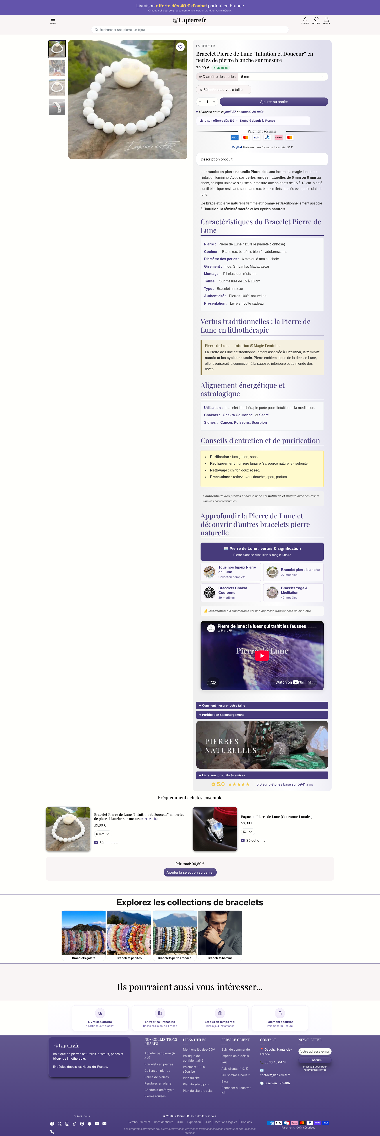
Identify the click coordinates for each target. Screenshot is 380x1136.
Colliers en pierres (157, 1070)
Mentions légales (226, 1122)
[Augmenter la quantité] (214, 102)
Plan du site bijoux (196, 1084)
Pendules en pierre (157, 1083)
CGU (180, 1122)
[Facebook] (52, 1123)
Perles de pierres (156, 1077)
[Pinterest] (82, 1123)
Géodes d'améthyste (159, 1090)
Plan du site (191, 1078)
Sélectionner (109, 842)
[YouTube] (97, 1123)
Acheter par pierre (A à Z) (159, 1055)
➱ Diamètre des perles (217, 76)
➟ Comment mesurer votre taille (222, 705)
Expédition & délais (235, 1056)
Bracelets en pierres (158, 1064)
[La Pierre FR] (190, 20)
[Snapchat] (89, 1123)
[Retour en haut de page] (190, 1127)
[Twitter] (59, 1123)
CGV (208, 1122)
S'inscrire (315, 1060)
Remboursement (139, 1122)
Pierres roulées (155, 1096)
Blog (224, 1081)
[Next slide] (331, 995)
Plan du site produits (197, 1090)
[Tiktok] (74, 1123)
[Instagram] (67, 1123)
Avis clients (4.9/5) (234, 1068)
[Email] (104, 1123)
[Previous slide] (48, 995)
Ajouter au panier (274, 101)
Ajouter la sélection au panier (190, 872)
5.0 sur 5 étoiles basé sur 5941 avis (285, 784)
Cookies (246, 1122)
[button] (53, 20)
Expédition (194, 1122)
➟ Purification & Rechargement (221, 714)
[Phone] (52, 1131)
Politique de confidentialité (193, 1058)
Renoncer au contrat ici (236, 1090)
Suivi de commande (235, 1049)
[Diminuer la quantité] (200, 102)
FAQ (224, 1062)
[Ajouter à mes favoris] (180, 46)
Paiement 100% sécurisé (194, 1069)
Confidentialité (163, 1122)
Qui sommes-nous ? (235, 1075)
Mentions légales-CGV (199, 1049)
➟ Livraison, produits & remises (222, 775)
